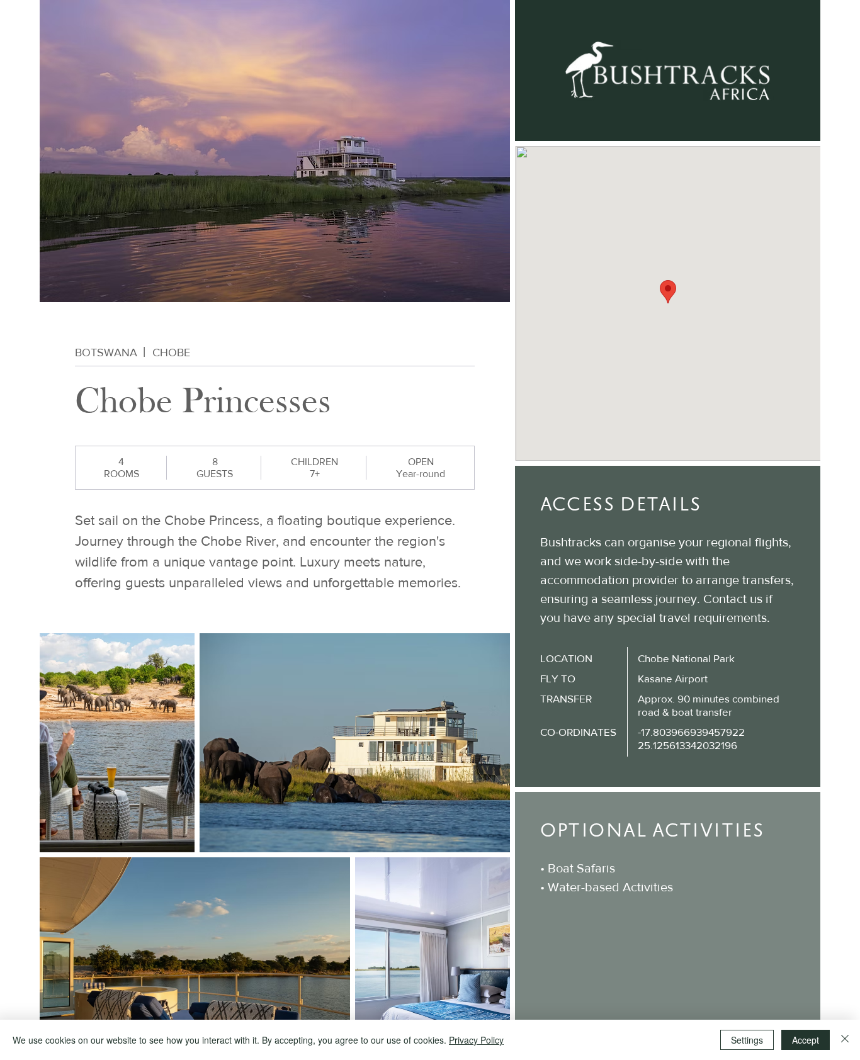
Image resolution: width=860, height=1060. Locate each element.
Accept (805, 1040)
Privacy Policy (476, 1040)
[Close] (844, 1040)
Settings (747, 1040)
